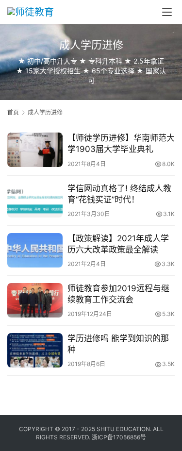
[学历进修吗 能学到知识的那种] (35, 350)
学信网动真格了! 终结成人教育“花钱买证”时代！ (119, 194)
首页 (13, 112)
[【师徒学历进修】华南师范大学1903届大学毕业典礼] (35, 150)
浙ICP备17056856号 (119, 437)
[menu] (167, 12)
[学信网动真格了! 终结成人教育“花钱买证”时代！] (35, 200)
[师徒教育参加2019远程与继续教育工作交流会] (35, 300)
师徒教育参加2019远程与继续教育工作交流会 (118, 294)
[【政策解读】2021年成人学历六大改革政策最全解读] (35, 250)
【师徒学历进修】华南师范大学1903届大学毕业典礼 (121, 143)
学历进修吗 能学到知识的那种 (118, 344)
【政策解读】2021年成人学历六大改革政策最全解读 (118, 244)
